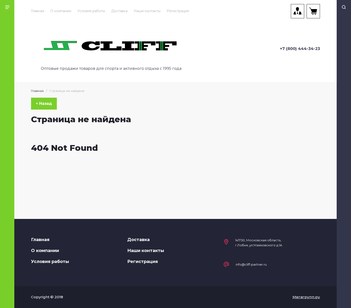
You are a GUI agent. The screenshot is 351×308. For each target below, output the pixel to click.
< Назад (44, 103)
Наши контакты (147, 11)
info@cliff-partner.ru (251, 264)
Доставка (119, 11)
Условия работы (91, 11)
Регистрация (178, 11)
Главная (37, 11)
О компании (60, 11)
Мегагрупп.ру (306, 297)
